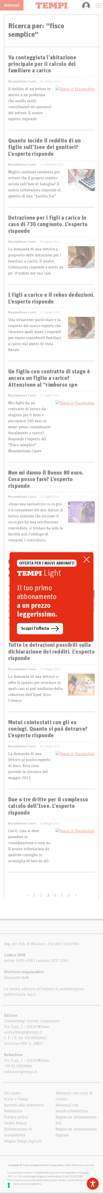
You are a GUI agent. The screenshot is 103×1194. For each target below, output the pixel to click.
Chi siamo (12, 1093)
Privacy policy (16, 1117)
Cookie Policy (15, 1123)
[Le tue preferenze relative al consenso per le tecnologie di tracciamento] (9, 1185)
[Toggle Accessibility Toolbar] (92, 1183)
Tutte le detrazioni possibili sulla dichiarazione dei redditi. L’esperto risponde (51, 652)
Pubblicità (13, 1111)
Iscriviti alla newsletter (24, 1105)
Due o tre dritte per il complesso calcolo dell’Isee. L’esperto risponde (48, 806)
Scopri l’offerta (35, 628)
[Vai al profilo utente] (86, 5)
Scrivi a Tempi (16, 1099)
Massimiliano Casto (22, 81)
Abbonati (12, 5)
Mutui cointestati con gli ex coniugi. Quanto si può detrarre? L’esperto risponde (48, 729)
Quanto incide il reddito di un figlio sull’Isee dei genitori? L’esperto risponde (44, 147)
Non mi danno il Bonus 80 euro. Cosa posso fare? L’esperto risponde (46, 479)
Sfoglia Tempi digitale (23, 1141)
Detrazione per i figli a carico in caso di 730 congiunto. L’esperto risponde (48, 224)
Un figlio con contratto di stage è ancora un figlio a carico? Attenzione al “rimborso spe (49, 378)
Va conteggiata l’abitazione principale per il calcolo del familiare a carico (42, 64)
